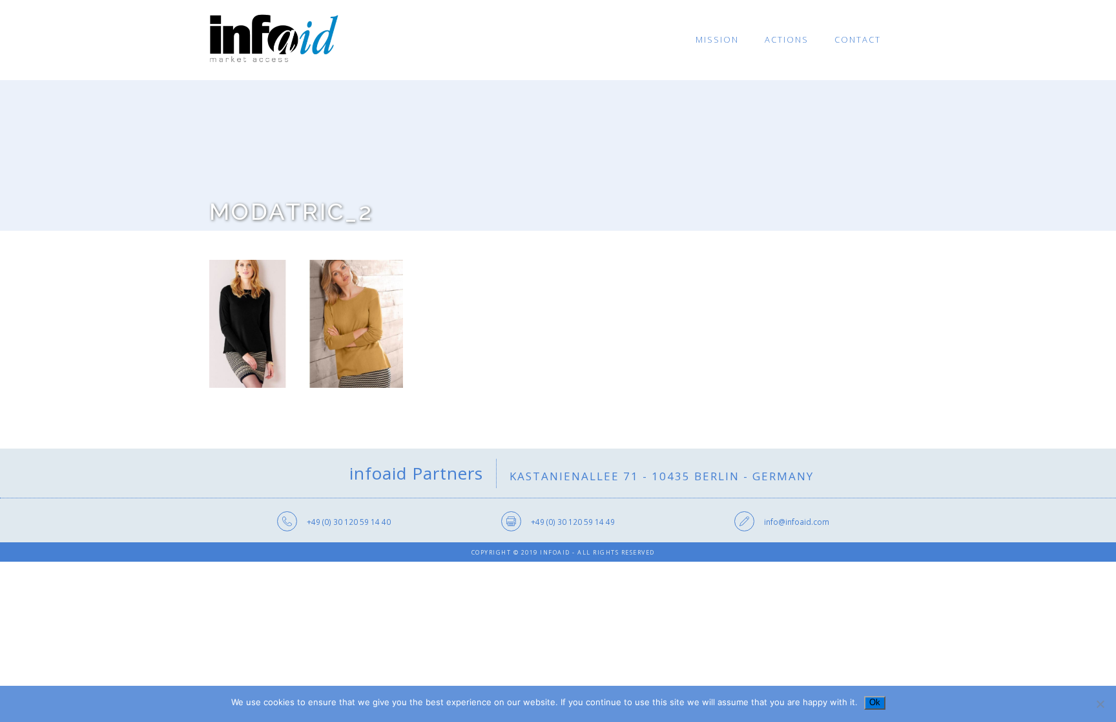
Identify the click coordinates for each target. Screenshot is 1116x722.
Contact (857, 39)
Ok (874, 702)
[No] (1099, 703)
